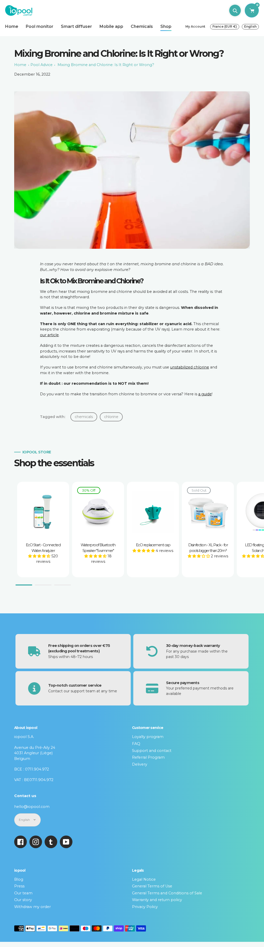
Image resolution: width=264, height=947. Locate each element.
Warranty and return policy (157, 899)
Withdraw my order (32, 906)
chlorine (111, 416)
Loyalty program (147, 736)
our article (49, 335)
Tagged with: (52, 416)
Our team (23, 893)
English (250, 26)
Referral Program (148, 757)
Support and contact (151, 750)
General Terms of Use (152, 886)
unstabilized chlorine (189, 367)
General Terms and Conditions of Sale (167, 893)
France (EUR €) (224, 26)
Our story (23, 899)
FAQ (136, 743)
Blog (18, 879)
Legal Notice (144, 879)
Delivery (139, 764)
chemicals (84, 416)
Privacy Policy (145, 906)
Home (20, 64)
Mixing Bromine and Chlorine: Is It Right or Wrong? (105, 64)
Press (19, 886)
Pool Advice (41, 64)
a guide (205, 394)
